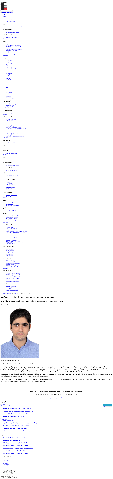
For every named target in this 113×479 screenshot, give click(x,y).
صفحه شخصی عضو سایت (11, 153)
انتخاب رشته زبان (9, 255)
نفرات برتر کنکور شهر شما (11, 125)
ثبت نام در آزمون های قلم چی (12, 32)
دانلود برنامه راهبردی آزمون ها (12, 103)
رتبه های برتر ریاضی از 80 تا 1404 (13, 274)
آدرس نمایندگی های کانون (11, 120)
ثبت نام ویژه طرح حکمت (11, 170)
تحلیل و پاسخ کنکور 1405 (11, 243)
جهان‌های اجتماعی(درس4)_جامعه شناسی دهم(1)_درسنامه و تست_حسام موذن (20, 422)
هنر (6, 64)
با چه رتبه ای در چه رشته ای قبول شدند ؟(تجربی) (16, 231)
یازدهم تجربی (8, 74)
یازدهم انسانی (9, 75)
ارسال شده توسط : (7, 420)
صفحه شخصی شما (7, 137)
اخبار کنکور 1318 (9, 227)
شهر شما (5, 114)
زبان (7, 65)
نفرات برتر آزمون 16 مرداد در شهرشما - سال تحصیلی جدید (15, 450)
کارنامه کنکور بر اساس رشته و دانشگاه (14, 242)
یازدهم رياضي (9, 73)
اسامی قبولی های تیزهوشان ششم (13, 127)
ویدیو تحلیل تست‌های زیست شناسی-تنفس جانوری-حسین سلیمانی (17, 430)
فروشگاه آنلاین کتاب (10, 184)
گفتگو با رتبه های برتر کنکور (12, 228)
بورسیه (4, 38)
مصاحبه (5, 197)
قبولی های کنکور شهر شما (11, 134)
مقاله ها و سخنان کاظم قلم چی (12, 205)
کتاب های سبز (9, 188)
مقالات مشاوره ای (10, 202)
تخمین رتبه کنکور (9, 238)
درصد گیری (5, 463)
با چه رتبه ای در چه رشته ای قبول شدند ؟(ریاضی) (16, 232)
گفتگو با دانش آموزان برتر (11, 218)
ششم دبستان (9, 92)
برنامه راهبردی (6, 107)
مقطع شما (5, 55)
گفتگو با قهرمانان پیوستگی (11, 220)
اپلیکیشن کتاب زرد (10, 183)
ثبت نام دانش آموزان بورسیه (12, 159)
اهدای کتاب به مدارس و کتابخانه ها (13, 46)
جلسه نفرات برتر (9, 204)
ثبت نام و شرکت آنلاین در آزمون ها (13, 37)
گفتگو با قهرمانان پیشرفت (11, 219)
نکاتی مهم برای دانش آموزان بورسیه (13, 45)
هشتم (7, 85)
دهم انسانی (8, 79)
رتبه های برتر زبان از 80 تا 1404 (12, 281)
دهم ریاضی (8, 76)
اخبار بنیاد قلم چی (9, 51)
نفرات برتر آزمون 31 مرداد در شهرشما (11, 440)
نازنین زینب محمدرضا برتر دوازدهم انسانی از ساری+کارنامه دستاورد (18, 411)
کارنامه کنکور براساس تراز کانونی (13, 241)
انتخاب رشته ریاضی (10, 250)
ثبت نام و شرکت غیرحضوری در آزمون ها (14, 175)
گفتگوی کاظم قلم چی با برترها (12, 215)
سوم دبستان (8, 96)
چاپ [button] (2, 304)
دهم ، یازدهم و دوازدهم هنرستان (13, 66)
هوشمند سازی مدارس (10, 54)
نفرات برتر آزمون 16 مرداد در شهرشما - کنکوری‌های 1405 (15, 453)
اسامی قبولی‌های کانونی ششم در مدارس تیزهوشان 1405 (15, 442)
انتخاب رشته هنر (9, 254)
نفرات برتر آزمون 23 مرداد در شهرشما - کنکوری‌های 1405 (15, 445)
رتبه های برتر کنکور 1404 (11, 260)
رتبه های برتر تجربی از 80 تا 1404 (13, 278)
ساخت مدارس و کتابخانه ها (12, 50)
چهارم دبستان (9, 94)
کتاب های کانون (9, 182)
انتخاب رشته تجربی (10, 251)
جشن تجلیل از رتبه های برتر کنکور (13, 133)
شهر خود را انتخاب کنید (11, 119)
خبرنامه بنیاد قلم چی (10, 52)
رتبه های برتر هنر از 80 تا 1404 (12, 279)
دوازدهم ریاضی (9, 60)
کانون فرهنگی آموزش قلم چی (7, 12)
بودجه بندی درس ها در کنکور (12, 237)
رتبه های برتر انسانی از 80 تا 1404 (13, 275)
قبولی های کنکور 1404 (10, 264)
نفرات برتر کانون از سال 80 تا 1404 (13, 265)
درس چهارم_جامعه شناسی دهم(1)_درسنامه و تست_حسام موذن (17, 425)
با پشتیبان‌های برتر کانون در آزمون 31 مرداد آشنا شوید (14, 437)
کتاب (4, 176)
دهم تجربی (8, 78)
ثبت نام (4, 154)
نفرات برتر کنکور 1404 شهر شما (13, 261)
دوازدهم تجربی (9, 61)
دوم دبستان (8, 97)
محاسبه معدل (6, 464)
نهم (6, 84)
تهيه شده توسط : (8, 405)
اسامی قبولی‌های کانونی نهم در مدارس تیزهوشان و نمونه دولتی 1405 (18, 448)
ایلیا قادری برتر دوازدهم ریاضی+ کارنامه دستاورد (13, 416)
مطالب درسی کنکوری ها (11, 229)
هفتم (7, 87)
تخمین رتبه (5, 461)
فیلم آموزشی (9, 196)
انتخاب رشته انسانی (10, 252)
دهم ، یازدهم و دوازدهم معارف (12, 68)
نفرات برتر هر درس (10, 106)
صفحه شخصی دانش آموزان (12, 142)
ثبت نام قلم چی (6, 460)
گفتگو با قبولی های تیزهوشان (12, 217)
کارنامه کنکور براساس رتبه (11, 240)
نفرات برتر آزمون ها (10, 105)
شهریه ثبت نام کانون (10, 21)
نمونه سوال (5, 189)
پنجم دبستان (8, 93)
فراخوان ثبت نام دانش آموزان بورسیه (14, 26)
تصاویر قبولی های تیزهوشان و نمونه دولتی (15, 136)
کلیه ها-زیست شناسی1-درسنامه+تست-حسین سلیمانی (15, 428)
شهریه (4, 16)
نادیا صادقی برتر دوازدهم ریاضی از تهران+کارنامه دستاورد (15, 413)
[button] (6, 304)
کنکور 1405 (5, 222)
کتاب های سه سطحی (10, 187)
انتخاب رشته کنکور (10, 249)
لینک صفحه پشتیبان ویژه (56, 397)
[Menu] (1, 12)
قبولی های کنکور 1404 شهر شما (13, 263)
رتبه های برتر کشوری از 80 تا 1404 (13, 273)
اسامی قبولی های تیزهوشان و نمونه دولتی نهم (16, 128)
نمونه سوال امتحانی (7, 465)
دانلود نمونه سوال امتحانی (11, 195)
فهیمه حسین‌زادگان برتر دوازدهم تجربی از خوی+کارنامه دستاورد (17, 408)
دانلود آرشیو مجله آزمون (11, 210)
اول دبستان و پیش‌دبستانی (11, 98)
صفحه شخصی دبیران (10, 147)
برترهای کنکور (6, 268)
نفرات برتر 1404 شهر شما (11, 287)
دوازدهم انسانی (9, 63)
